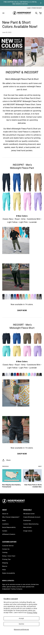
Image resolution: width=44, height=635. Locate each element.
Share (8, 460)
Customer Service (8, 545)
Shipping (5, 563)
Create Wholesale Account (31, 517)
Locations (5, 524)
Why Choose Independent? (10, 517)
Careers (4, 531)
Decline (21, 624)
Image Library (27, 531)
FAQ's (4, 569)
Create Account (37, 8)
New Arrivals (27, 527)
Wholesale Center (29, 514)
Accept (21, 618)
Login (29, 8)
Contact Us (5, 549)
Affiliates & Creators (8, 534)
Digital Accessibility (8, 573)
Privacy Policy (32, 612)
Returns (4, 566)
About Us (5, 514)
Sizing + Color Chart (8, 556)
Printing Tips (6, 559)
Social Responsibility (9, 527)
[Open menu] (3, 13)
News (4, 520)
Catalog (4, 552)
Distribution (27, 520)
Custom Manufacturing (30, 524)
